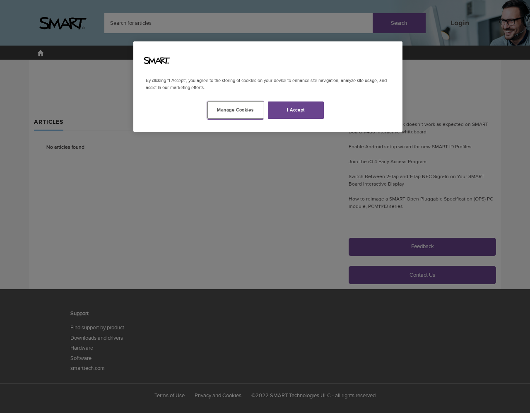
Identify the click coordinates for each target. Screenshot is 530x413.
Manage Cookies (235, 110)
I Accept (296, 110)
